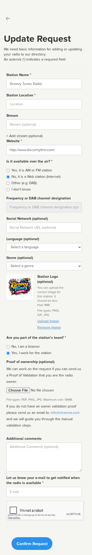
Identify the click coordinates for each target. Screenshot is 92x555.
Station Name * (18, 75)
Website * (14, 141)
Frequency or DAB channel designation (38, 198)
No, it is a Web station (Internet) (36, 176)
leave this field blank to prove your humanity (19, 5)
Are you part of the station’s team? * (36, 337)
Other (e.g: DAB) (24, 183)
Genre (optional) (19, 258)
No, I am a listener (26, 346)
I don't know (21, 189)
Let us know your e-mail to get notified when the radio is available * (43, 480)
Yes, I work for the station (31, 353)
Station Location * (21, 95)
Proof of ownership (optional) (30, 362)
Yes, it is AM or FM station (32, 170)
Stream (12, 115)
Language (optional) (22, 239)
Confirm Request (32, 543)
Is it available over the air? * (29, 161)
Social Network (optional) (27, 218)
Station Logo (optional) (47, 279)
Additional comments (24, 438)
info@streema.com (65, 413)
